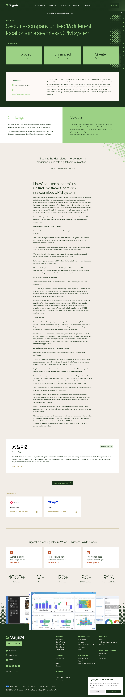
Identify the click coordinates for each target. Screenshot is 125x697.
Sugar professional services (86, 663)
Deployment (82, 639)
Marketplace (60, 649)
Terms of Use (31, 686)
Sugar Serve (60, 647)
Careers (58, 666)
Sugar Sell (59, 639)
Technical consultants (63, 677)
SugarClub (102, 658)
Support (80, 661)
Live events (103, 653)
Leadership (59, 661)
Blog (100, 639)
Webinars (102, 656)
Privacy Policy (43, 686)
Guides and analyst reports (108, 642)
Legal (53, 686)
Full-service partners (62, 675)
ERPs (79, 649)
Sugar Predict (60, 642)
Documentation (83, 658)
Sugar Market (60, 644)
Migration (81, 642)
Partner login (60, 680)
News (58, 663)
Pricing (11, 660)
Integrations (81, 647)
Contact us (12, 651)
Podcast (102, 644)
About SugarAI (60, 658)
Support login (13, 655)
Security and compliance (86, 644)
